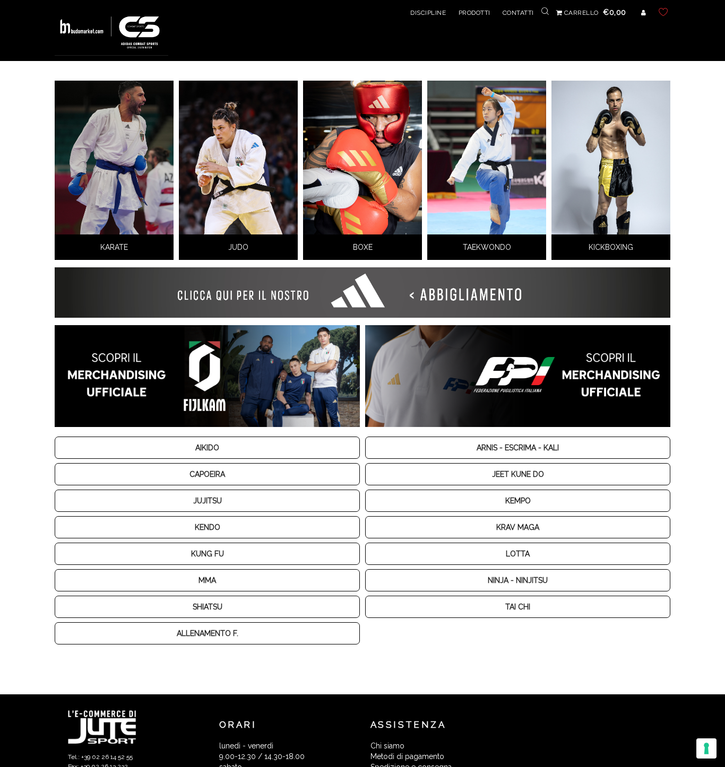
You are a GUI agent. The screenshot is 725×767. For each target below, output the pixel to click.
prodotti (474, 12)
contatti (518, 12)
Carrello (594, 12)
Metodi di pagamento (407, 756)
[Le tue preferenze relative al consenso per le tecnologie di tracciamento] (706, 748)
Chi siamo (387, 746)
